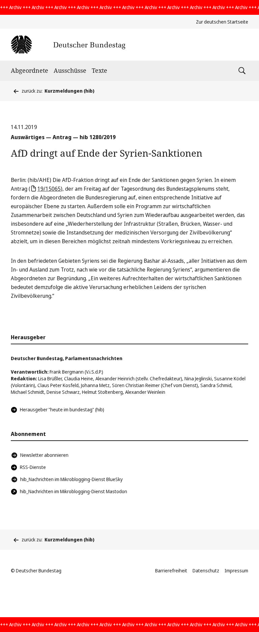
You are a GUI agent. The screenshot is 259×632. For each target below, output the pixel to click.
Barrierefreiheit (171, 570)
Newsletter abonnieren (44, 455)
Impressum (236, 570)
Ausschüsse (70, 70)
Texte (99, 70)
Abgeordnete (29, 70)
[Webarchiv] (68, 44)
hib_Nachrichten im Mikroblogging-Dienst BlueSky (71, 479)
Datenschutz (206, 570)
